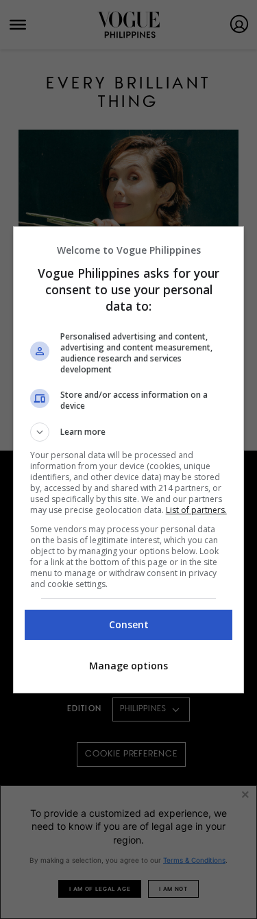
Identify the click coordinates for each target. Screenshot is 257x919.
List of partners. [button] (196, 510)
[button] (129, 432)
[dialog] (129, 459)
